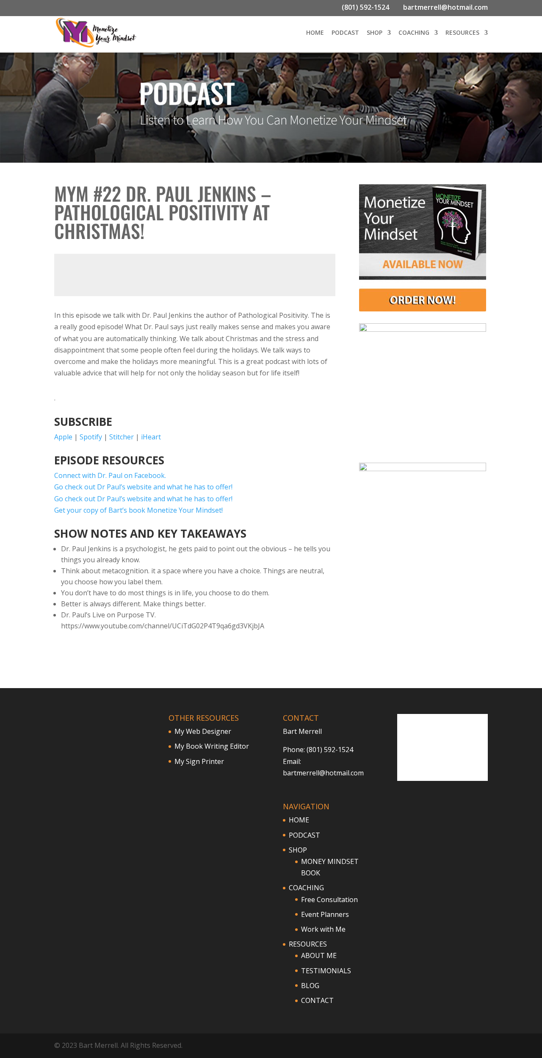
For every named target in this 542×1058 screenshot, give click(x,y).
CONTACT (317, 1000)
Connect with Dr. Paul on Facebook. (110, 475)
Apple (63, 437)
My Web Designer (202, 731)
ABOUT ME (319, 955)
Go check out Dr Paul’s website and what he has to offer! (143, 487)
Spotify (91, 437)
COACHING (413, 33)
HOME (315, 33)
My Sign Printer (199, 761)
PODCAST (345, 33)
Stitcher (121, 437)
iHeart (151, 437)
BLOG (310, 985)
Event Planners (325, 914)
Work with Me (323, 929)
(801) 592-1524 (365, 7)
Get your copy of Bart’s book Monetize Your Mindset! (138, 510)
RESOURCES (462, 33)
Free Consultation (329, 899)
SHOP (374, 33)
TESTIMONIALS (326, 970)
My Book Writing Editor (211, 746)
